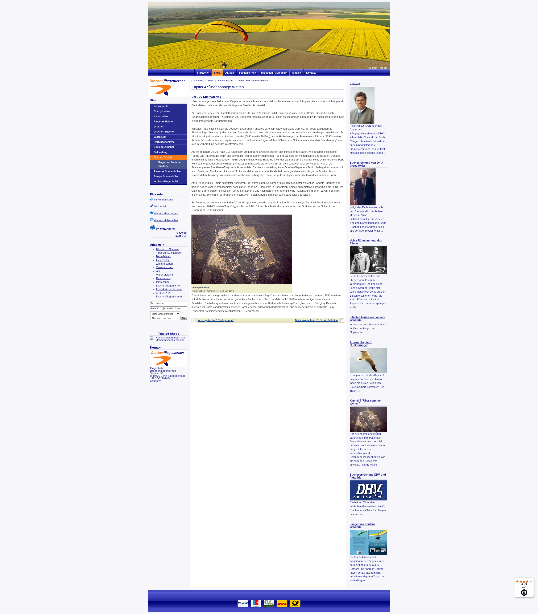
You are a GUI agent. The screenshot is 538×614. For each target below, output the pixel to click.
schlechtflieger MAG (166, 181)
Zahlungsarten (164, 264)
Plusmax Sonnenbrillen (167, 171)
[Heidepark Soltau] (241, 283)
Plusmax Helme (163, 121)
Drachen (159, 126)
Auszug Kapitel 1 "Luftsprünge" (361, 344)
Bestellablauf (163, 256)
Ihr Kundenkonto (163, 199)
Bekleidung (160, 152)
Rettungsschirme (164, 142)
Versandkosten (164, 267)
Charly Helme (162, 111)
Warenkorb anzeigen (166, 213)
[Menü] (531, 579)
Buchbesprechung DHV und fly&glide (316, 320)
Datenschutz (163, 278)
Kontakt (311, 73)
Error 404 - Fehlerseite (169, 289)
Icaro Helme (161, 116)
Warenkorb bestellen (166, 220)
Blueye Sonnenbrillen (166, 176)
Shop (217, 73)
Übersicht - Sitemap (167, 249)
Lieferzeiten (163, 260)
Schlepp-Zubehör (164, 147)
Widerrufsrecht (164, 274)
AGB (158, 271)
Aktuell (229, 73)
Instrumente (161, 106)
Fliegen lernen (247, 73)
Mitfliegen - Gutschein (274, 73)
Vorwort (355, 84)
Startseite (203, 73)
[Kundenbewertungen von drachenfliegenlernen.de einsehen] (168, 340)
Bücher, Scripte (225, 80)
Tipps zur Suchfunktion (169, 253)
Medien (296, 73)
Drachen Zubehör (164, 131)
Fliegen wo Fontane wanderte (253, 80)
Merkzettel (160, 206)
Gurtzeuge (160, 137)
